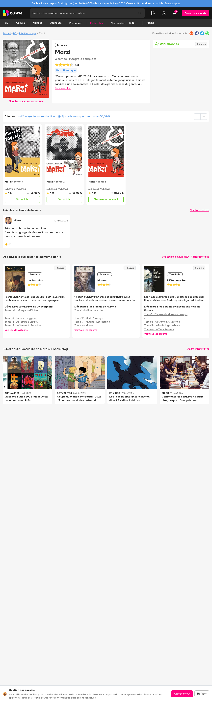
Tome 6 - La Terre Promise (159, 329)
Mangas (37, 22)
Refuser (202, 693)
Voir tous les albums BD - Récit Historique (185, 256)
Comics (20, 22)
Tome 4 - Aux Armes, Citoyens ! (162, 321)
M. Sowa (21, 188)
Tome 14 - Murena (84, 325)
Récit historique (27, 33)
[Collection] (153, 13)
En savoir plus (172, 3)
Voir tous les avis (199, 210)
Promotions (75, 23)
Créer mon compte (196, 13)
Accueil (7, 33)
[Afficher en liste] (204, 117)
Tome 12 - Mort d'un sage (88, 318)
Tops (131, 22)
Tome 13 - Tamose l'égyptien (21, 318)
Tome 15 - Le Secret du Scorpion (23, 325)
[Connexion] (163, 13)
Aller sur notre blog (198, 348)
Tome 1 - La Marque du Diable (21, 310)
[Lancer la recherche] (140, 13)
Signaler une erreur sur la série (26, 101)
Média (150, 22)
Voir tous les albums (16, 330)
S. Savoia (10, 188)
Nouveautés (118, 23)
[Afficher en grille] (197, 117)
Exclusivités (96, 23)
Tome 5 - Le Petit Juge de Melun (162, 325)
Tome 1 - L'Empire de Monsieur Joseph (165, 314)
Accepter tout (182, 693)
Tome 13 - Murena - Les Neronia (92, 321)
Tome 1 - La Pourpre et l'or (89, 310)
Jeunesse (56, 22)
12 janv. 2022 (61, 220)
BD (6, 22)
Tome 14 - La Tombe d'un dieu (21, 321)
